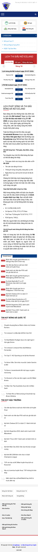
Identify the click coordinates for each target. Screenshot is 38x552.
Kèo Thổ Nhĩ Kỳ (7, 518)
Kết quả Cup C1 (9, 41)
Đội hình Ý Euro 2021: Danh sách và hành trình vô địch (17, 311)
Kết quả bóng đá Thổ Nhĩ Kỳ (8, 504)
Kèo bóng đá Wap (27, 510)
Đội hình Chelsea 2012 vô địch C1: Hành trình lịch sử (17, 295)
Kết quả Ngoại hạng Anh (12, 45)
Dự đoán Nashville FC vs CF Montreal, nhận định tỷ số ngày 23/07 (16, 283)
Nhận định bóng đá (7, 496)
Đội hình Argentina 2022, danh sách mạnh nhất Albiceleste (17, 305)
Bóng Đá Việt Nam (7, 491)
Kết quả (17, 62)
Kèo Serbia (6, 508)
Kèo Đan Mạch (26, 515)
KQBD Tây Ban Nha (10, 48)
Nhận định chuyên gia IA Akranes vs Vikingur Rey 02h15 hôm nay (17, 260)
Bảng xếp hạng (27, 62)
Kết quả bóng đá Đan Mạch (9, 528)
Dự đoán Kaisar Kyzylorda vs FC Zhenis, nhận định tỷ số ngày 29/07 (17, 300)
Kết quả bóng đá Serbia (9, 524)
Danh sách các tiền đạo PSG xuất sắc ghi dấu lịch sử (17, 271)
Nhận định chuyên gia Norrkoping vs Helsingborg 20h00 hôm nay (17, 277)
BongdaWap (20, 496)
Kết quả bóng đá (26, 504)
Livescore (7, 36)
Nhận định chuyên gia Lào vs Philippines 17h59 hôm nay (15, 289)
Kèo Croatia (6, 515)
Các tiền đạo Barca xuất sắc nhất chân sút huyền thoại (17, 266)
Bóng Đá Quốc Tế (22, 491)
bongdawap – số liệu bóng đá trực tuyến (24, 545)
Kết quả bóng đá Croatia (26, 518)
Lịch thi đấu (9, 62)
